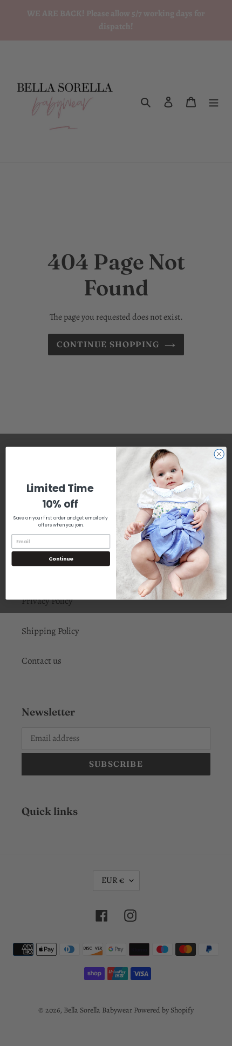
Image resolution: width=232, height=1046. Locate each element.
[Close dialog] (219, 453)
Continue (61, 558)
